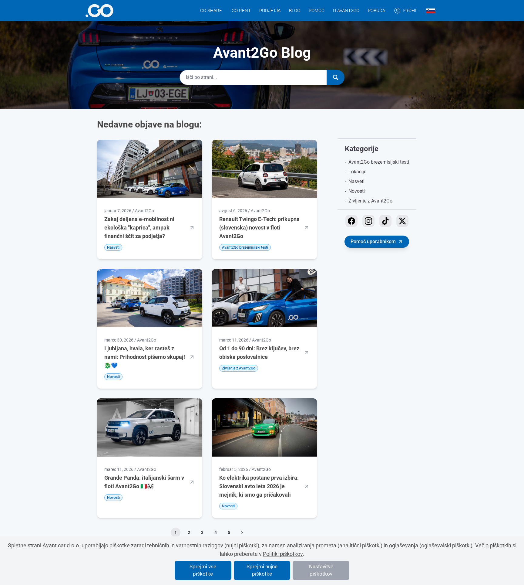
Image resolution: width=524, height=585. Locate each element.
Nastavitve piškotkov (321, 570)
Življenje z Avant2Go (370, 201)
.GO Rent (240, 10)
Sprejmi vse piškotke (203, 570)
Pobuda (376, 10)
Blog (294, 10)
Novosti (356, 191)
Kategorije (361, 149)
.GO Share (210, 10)
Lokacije (357, 172)
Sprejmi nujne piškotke (262, 570)
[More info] (99, 10)
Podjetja (269, 10)
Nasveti (356, 181)
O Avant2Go (346, 10)
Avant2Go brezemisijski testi (378, 162)
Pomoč (316, 10)
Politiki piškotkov (283, 554)
